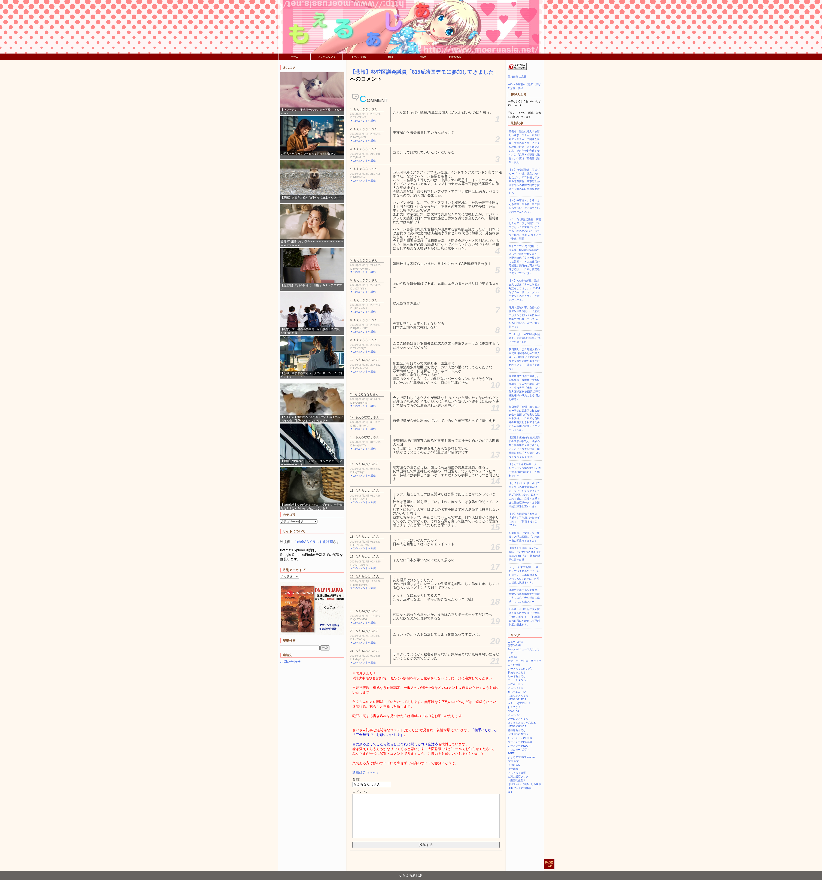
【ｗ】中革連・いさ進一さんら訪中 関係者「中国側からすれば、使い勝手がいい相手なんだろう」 (524, 206)
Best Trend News (518, 734)
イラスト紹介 (358, 56)
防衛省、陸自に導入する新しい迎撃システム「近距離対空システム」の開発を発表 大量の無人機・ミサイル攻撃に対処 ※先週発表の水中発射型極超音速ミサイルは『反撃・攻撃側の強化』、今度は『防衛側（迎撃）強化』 (524, 147)
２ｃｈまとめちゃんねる (522, 722)
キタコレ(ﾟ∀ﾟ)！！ (519, 703)
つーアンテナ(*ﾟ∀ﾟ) (520, 741)
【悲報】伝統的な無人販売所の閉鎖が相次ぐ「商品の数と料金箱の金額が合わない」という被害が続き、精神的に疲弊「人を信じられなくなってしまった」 (524, 447)
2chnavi (512, 657)
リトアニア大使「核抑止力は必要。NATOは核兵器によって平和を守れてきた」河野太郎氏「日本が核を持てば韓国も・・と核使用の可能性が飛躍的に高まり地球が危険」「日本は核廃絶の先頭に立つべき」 (524, 260)
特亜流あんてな (517, 730)
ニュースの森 (515, 641)
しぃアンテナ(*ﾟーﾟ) (520, 738)
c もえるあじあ (411, 875)
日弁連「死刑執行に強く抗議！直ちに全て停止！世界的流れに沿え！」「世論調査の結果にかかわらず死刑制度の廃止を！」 (524, 617)
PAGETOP (549, 864)
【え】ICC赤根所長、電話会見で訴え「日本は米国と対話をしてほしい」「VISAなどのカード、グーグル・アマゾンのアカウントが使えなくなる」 (524, 290)
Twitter (423, 56)
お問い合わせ (290, 662)
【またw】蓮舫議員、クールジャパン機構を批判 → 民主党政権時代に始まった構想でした (525, 470)
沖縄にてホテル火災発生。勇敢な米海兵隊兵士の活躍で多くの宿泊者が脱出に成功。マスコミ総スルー (524, 596)
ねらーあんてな (517, 691)
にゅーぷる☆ (515, 687)
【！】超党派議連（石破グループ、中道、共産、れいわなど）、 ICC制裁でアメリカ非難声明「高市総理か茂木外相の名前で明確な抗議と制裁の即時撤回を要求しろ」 (524, 181)
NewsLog (513, 711)
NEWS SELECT (517, 699)
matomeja (513, 761)
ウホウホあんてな (518, 695)
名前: (356, 779)
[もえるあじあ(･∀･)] (411, 27)
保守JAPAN (514, 645)
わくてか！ (514, 707)
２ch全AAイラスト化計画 (313, 542)
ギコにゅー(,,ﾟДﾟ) (518, 749)
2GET (511, 753)
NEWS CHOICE (517, 726)
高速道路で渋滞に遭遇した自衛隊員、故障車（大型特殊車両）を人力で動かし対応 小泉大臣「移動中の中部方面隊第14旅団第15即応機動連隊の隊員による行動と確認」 (525, 388)
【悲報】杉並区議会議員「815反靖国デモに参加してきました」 (424, 72)
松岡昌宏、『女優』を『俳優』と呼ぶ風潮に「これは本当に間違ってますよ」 (524, 536)
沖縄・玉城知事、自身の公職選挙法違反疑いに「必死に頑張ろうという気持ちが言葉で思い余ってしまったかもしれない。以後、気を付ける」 (524, 317)
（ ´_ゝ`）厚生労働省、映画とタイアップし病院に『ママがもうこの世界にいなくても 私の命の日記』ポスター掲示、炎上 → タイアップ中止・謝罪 (525, 229)
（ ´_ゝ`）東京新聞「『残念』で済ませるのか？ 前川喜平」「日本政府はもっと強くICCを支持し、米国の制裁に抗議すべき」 (524, 575)
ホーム (294, 56)
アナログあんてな (518, 718)
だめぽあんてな (517, 676)
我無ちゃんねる (517, 672)
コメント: (359, 791)
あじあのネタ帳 (517, 772)
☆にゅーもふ (515, 684)
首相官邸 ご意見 (517, 76)
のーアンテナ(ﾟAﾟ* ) (520, 745)
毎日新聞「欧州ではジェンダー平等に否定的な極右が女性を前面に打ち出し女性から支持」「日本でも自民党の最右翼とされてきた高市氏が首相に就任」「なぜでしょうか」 (524, 418)
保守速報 (513, 768)
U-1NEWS (514, 765)
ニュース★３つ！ (518, 680)
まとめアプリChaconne (521, 757)
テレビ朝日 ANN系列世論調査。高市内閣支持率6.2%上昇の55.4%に (525, 338)
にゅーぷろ (514, 714)
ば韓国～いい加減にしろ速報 (524, 784)
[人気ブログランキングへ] (517, 68)
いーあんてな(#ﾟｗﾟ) (520, 668)
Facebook (455, 56)
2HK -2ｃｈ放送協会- (520, 788)
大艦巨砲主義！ (517, 780)
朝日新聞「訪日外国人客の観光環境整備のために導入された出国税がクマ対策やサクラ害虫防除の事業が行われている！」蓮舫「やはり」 (524, 359)
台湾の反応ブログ (518, 776)
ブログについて (327, 56)
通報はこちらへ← (366, 772)
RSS (390, 56)
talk (510, 792)
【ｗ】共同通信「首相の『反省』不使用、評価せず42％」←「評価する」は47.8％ (524, 519)
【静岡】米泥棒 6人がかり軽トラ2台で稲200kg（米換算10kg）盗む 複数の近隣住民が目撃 (525, 554)
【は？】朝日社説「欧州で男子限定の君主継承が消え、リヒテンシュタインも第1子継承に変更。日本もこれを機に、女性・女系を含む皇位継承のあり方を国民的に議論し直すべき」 (524, 495)
